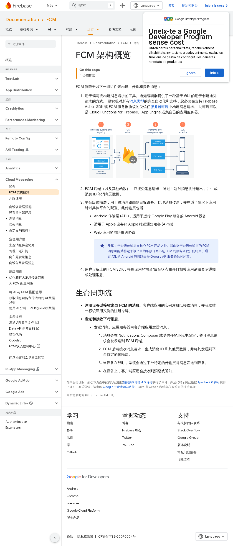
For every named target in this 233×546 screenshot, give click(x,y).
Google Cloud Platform (83, 510)
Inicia (214, 73)
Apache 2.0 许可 (209, 382)
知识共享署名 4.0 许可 (137, 382)
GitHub (72, 452)
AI (49, 29)
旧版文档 (183, 459)
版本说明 (183, 445)
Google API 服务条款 (165, 256)
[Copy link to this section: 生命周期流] (116, 293)
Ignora (190, 73)
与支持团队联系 (188, 423)
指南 (70, 423)
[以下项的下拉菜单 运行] (99, 29)
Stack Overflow (188, 430)
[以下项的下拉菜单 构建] (77, 29)
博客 (171, 5)
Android (73, 489)
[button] (27, 79)
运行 (90, 29)
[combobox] (92, 5)
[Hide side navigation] (54, 537)
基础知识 (26, 29)
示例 (133, 29)
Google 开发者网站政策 (119, 387)
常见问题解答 (187, 452)
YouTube (128, 445)
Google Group (187, 438)
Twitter (127, 438)
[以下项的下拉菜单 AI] (56, 29)
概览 (8, 29)
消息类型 (136, 101)
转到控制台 (190, 5)
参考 (70, 430)
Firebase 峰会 (131, 430)
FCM (51, 20)
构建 (69, 29)
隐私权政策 (85, 536)
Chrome (73, 496)
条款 (70, 536)
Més (50, 5)
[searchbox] (30, 44)
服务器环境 (159, 107)
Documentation (22, 20)
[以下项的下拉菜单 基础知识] (38, 29)
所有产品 (73, 518)
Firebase (82, 43)
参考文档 (115, 29)
